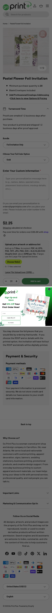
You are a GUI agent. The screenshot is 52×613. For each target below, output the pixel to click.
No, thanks (11, 322)
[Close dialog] (49, 289)
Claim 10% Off (11, 318)
